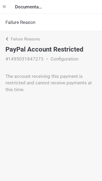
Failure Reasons (25, 39)
